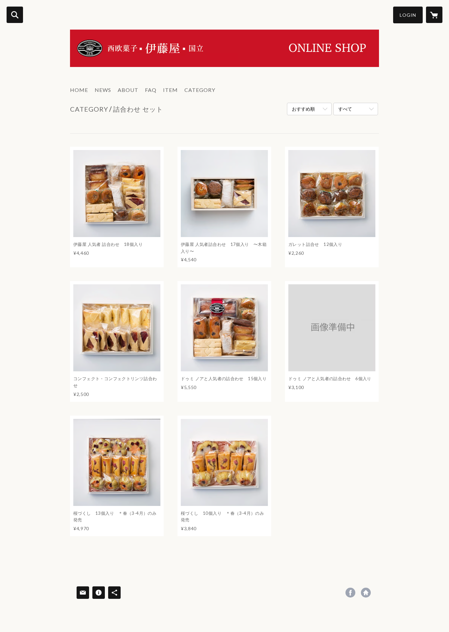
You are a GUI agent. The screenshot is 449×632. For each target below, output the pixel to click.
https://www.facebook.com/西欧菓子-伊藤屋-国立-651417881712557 (350, 593)
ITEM (170, 90)
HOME (79, 90)
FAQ (150, 90)
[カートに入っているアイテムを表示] (434, 15)
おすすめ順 (303, 109)
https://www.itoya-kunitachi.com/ (366, 593)
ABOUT (128, 90)
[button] (408, 15)
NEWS (103, 90)
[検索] (15, 15)
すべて (345, 109)
